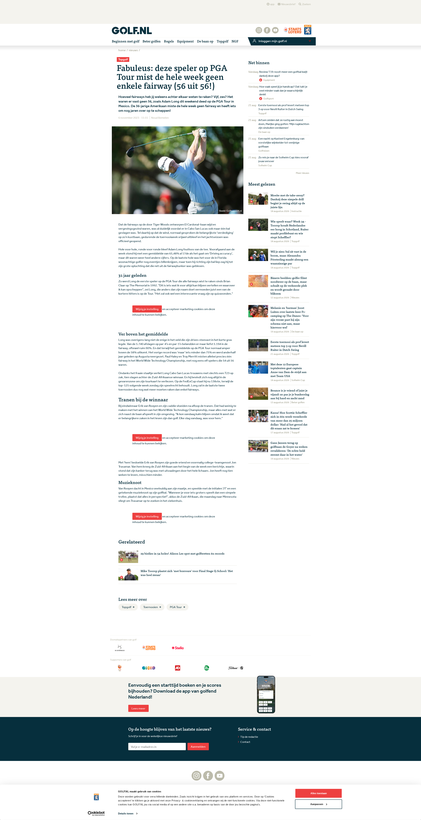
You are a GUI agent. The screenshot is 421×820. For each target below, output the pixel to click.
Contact (245, 741)
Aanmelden (198, 746)
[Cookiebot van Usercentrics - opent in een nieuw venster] (96, 813)
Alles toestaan (318, 793)
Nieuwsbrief (288, 4)
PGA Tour (176, 607)
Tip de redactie (249, 736)
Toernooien (150, 607)
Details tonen (125, 813)
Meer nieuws (302, 172)
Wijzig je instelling (147, 309)
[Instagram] (259, 32)
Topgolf (126, 607)
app (272, 4)
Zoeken (306, 4)
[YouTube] (275, 32)
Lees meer (138, 708)
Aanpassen (316, 804)
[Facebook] (267, 32)
